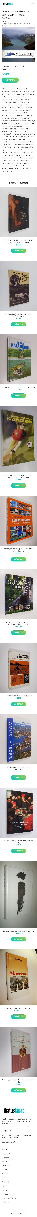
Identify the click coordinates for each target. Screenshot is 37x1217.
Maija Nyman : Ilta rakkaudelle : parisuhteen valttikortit (18, 1081)
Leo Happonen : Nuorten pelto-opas (18, 696)
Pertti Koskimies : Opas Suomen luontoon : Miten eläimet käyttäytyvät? (18, 623)
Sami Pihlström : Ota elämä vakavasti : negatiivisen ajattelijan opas (18, 241)
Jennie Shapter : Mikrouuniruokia (18, 1008)
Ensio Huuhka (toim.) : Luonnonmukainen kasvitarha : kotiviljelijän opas (18, 476)
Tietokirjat (14, 66)
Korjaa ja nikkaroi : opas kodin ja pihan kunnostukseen (18, 550)
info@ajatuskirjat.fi (8, 1142)
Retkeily (21, 66)
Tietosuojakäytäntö (9, 1198)
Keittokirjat (5, 1158)
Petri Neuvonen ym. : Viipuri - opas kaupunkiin (18, 768)
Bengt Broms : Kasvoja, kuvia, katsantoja (18, 931)
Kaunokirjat (6, 1154)
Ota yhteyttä (6, 1190)
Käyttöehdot (6, 1194)
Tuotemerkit (6, 1173)
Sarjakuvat (5, 1165)
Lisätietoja (10, 80)
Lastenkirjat (6, 1162)
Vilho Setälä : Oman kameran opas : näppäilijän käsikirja (18, 315)
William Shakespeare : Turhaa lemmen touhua (18, 842)
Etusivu (4, 21)
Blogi (3, 1187)
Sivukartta (5, 1202)
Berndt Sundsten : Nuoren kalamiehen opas (18, 387)
